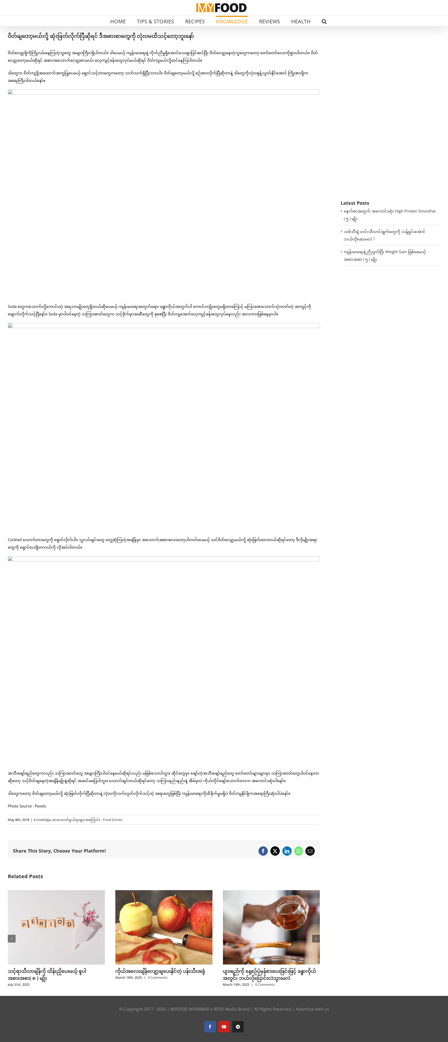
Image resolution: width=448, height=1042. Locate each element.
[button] (324, 21)
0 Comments (157, 977)
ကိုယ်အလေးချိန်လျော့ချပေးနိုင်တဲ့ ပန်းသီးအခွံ (160, 971)
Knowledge (42, 819)
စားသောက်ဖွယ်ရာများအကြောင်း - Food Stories (87, 819)
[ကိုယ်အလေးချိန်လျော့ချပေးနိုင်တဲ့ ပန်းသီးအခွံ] (164, 892)
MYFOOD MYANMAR (189, 1009)
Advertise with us (312, 1009)
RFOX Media (225, 1009)
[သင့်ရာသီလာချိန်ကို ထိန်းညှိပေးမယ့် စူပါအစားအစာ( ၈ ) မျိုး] (56, 892)
